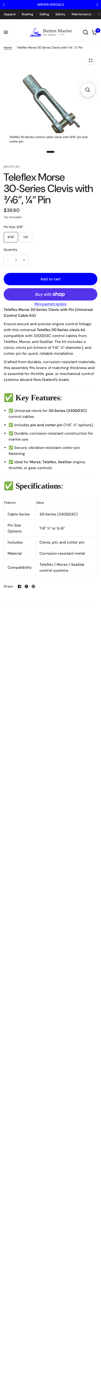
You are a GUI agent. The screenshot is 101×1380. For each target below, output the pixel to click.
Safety (60, 14)
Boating (27, 14)
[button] (88, 90)
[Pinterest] (33, 586)
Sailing (44, 14)
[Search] (85, 32)
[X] (26, 586)
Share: (9, 586)
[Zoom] (90, 60)
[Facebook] (20, 586)
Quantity (10, 250)
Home (8, 48)
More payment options (50, 303)
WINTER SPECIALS (50, 4)
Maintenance (81, 14)
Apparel (9, 14)
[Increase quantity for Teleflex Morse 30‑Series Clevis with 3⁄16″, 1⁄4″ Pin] (24, 260)
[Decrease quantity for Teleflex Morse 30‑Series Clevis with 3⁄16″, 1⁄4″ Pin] (8, 260)
